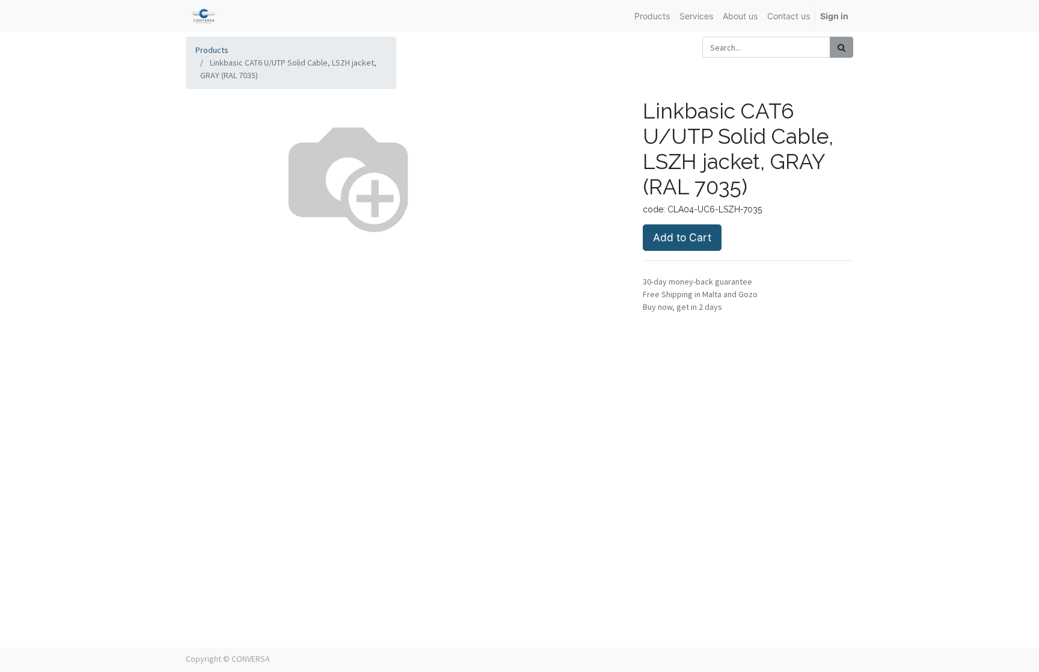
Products (211, 50)
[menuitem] (652, 16)
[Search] (841, 47)
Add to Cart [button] (682, 237)
